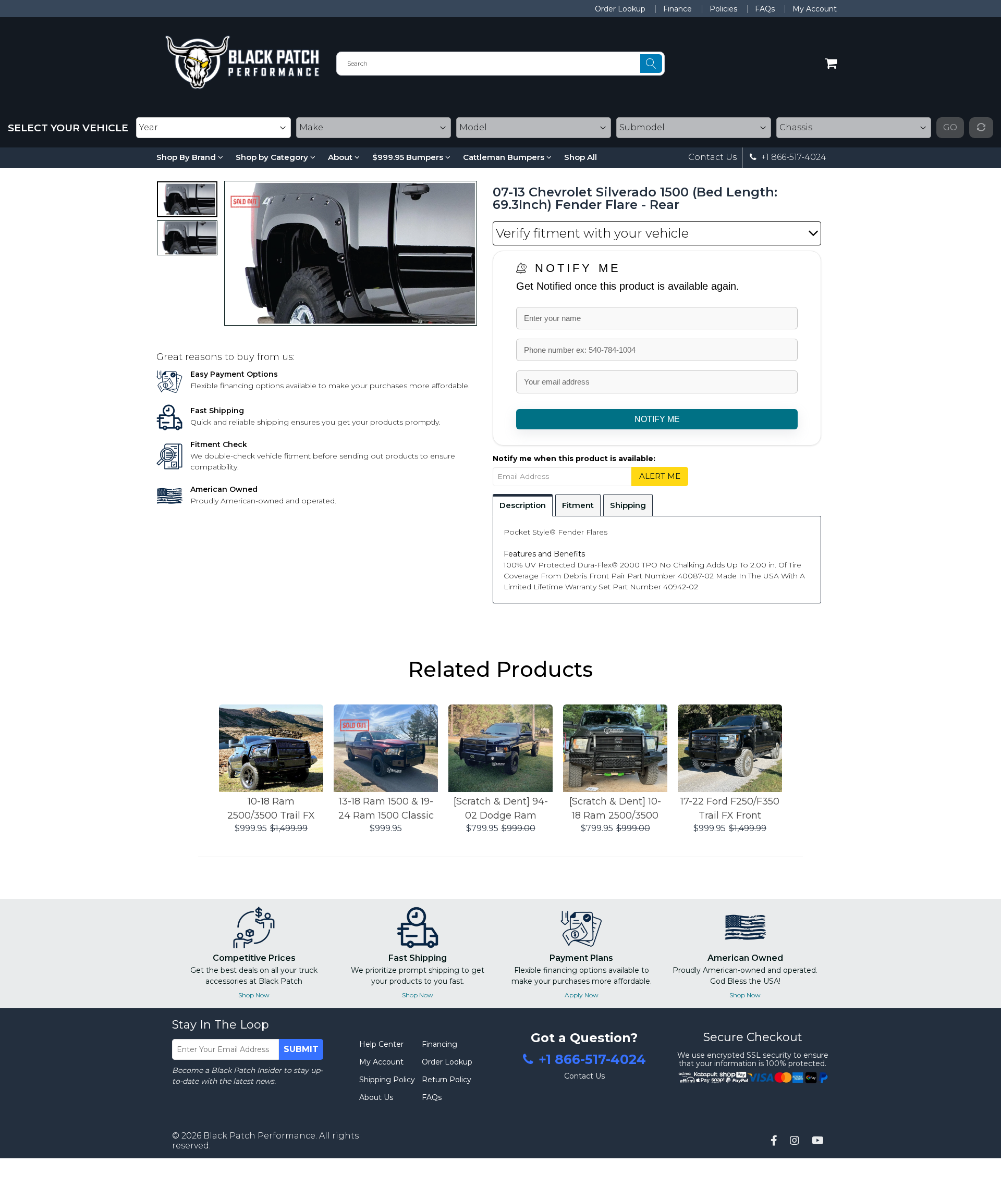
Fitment (578, 505)
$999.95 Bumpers (408, 157)
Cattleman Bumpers (504, 157)
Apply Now (582, 995)
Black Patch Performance (259, 1136)
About (341, 157)
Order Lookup (620, 9)
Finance (677, 9)
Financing (439, 1044)
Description (522, 505)
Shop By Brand (187, 157)
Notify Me (578, 268)
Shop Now (254, 995)
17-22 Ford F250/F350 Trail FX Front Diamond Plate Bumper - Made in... (729, 809)
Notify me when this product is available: (574, 458)
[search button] (651, 63)
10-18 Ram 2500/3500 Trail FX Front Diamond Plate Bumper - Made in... (271, 809)
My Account (814, 9)
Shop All (580, 157)
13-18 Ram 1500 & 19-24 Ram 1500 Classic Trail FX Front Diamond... (386, 809)
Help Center (381, 1044)
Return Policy (446, 1079)
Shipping (628, 505)
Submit (301, 1049)
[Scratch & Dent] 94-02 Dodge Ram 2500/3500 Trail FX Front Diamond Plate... (501, 809)
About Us (376, 1097)
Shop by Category (273, 157)
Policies (723, 9)
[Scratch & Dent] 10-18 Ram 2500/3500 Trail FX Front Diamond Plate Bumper (615, 809)
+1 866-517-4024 (792, 157)
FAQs (765, 9)
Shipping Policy (387, 1079)
